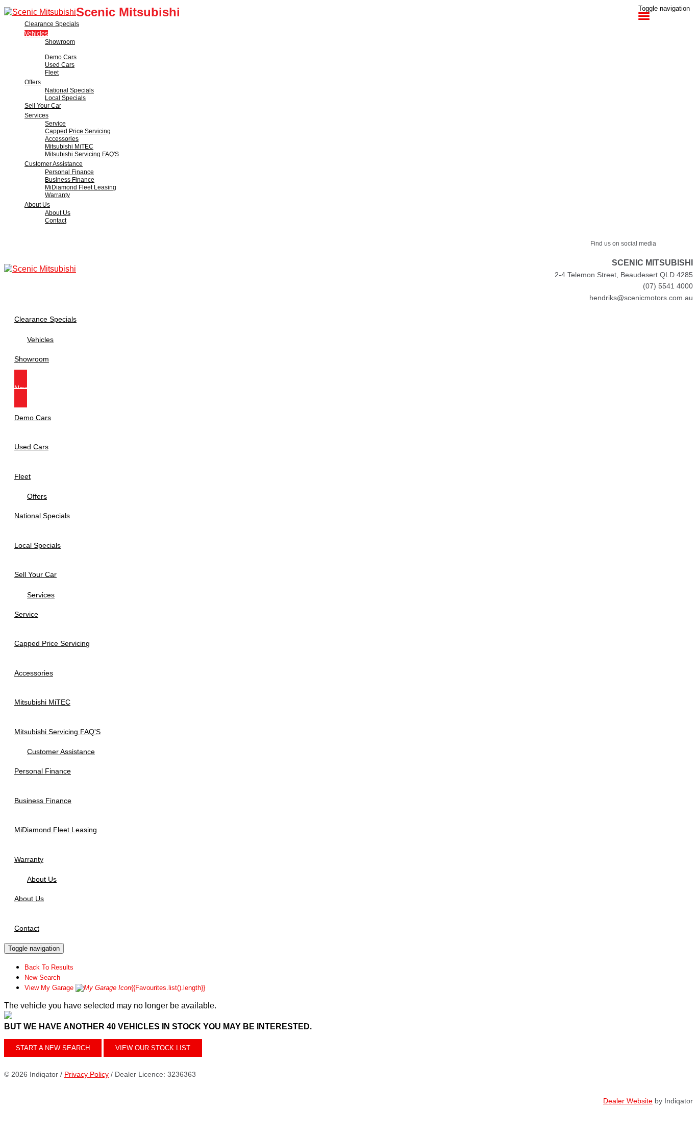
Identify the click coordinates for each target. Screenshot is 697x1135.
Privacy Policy (86, 1074)
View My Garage (114, 988)
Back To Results (48, 967)
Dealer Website (628, 1101)
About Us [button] (37, 204)
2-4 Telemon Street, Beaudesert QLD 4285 (624, 275)
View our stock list (152, 1048)
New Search (42, 977)
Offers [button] (32, 82)
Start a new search (53, 1048)
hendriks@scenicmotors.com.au (641, 298)
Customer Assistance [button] (53, 163)
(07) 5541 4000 (668, 286)
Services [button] (36, 115)
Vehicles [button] (36, 33)
